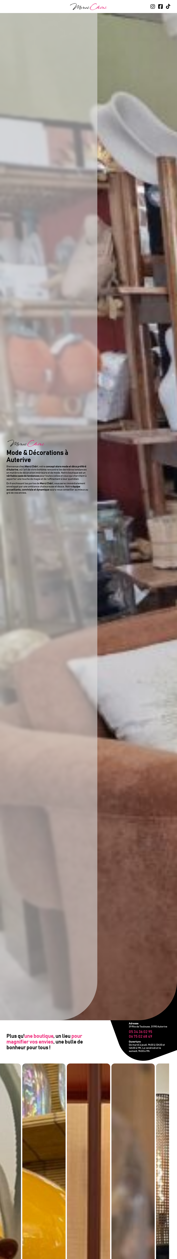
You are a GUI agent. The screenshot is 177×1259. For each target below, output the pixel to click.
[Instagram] (152, 6)
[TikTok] (168, 6)
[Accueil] (88, 6)
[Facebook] (160, 6)
